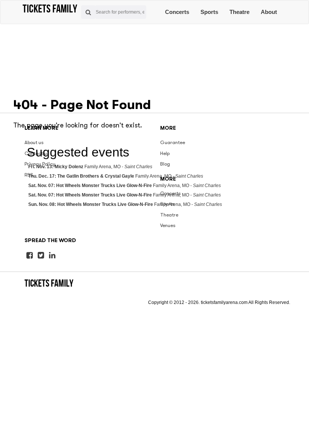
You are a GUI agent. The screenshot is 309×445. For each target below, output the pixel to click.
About (269, 12)
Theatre (239, 12)
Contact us (36, 153)
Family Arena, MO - (124, 185)
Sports (209, 12)
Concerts (177, 12)
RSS (28, 175)
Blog (165, 164)
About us (34, 142)
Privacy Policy (39, 164)
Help (165, 153)
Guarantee (172, 142)
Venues (168, 225)
